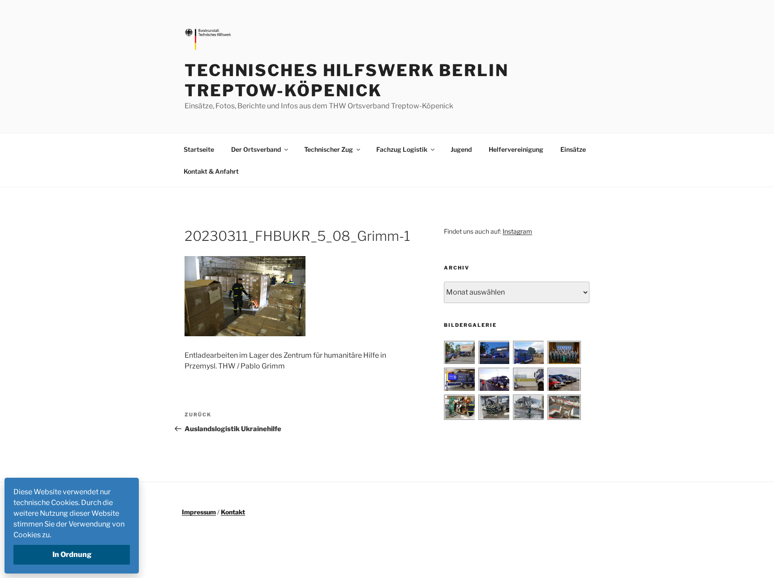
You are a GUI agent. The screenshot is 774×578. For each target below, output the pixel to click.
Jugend (461, 149)
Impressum (199, 512)
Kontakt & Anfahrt (211, 171)
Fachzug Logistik (401, 149)
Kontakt (233, 512)
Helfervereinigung (516, 149)
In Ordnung (71, 554)
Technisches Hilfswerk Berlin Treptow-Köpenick (347, 80)
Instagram (517, 231)
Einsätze (573, 149)
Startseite (199, 149)
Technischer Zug (328, 149)
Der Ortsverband (256, 149)
